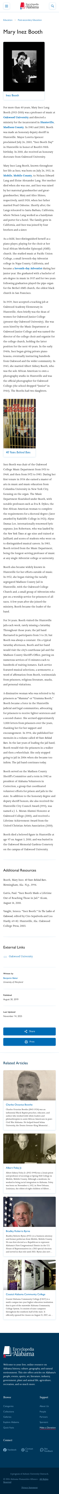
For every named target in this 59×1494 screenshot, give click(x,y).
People (43, 1411)
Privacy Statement (29, 1487)
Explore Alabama (11, 1422)
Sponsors (44, 1422)
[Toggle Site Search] (52, 6)
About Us (44, 1406)
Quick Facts (8, 1427)
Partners (44, 1417)
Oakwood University (16, 117)
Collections (8, 1411)
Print (32, 1041)
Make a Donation (48, 1427)
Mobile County (22, 175)
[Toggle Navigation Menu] (6, 6)
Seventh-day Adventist (28, 268)
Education (7, 20)
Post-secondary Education (30, 20)
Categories (8, 1406)
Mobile (7, 175)
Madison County (13, 127)
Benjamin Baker (10, 978)
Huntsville (47, 122)
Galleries (7, 1417)
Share (32, 1031)
